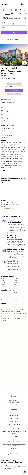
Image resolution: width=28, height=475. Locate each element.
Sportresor (3, 316)
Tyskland (3, 284)
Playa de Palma (17, 294)
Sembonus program (14, 441)
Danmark (16, 278)
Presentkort (14, 448)
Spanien (3, 278)
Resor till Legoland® (18, 309)
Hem (2, 39)
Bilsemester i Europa (5, 318)
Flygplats (7, 86)
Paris (2, 294)
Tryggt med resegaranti (14, 418)
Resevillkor (14, 409)
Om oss (14, 412)
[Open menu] (25, 4)
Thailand (3, 286)
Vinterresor (3, 307)
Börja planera (14, 90)
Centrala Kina (15, 39)
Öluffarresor (17, 311)
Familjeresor (17, 318)
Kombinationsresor (5, 309)
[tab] (3, 12)
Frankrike (3, 282)
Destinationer (14, 421)
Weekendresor (4, 313)
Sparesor (16, 316)
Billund (15, 292)
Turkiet (2, 280)
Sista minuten (17, 306)
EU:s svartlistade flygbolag (14, 429)
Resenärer (5, 27)
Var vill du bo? (5, 17)
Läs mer (3, 140)
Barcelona (3, 296)
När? (3, 22)
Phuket (15, 298)
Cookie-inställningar (15, 454)
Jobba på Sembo (14, 415)
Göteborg (16, 299)
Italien (15, 280)
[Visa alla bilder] (24, 63)
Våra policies (14, 436)
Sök (14, 32)
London (16, 296)
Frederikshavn (4, 299)
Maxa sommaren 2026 (6, 306)
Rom (2, 298)
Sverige (16, 284)
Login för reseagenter (14, 424)
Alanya (2, 292)
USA (15, 286)
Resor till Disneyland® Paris (7, 311)
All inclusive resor (18, 307)
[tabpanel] (14, 25)
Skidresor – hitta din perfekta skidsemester (20, 314)
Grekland (16, 282)
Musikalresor (4, 320)
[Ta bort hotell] (25, 18)
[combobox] (12, 18)
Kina (8, 39)
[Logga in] (21, 4)
